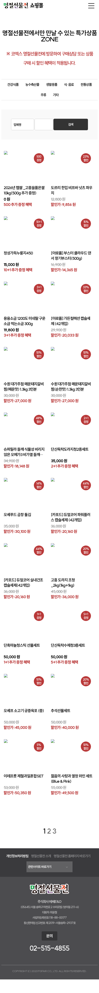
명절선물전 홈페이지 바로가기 (72, 856)
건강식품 (12, 84)
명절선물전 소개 (41, 856)
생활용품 (51, 84)
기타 (55, 95)
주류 (43, 95)
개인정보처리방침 (17, 856)
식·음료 (69, 84)
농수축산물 (32, 84)
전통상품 (86, 84)
